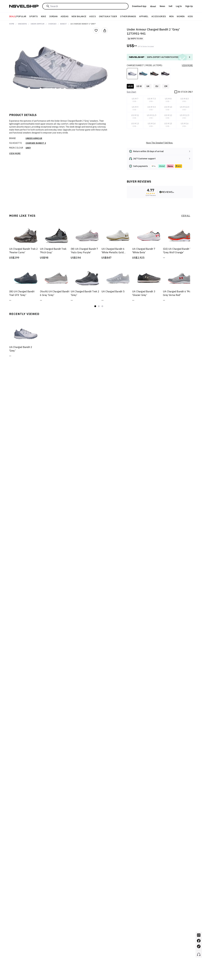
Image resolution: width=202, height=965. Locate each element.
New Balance (79, 16)
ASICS (92, 16)
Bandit (63, 24)
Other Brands (128, 16)
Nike (43, 16)
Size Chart (131, 92)
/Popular (17, 16)
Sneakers (22, 24)
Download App (139, 6)
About (153, 6)
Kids (190, 16)
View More (15, 153)
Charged (52, 24)
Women (181, 16)
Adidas (64, 16)
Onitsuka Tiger (108, 16)
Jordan (53, 16)
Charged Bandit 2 (36, 143)
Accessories (158, 16)
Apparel (143, 16)
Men (171, 16)
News (162, 6)
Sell (170, 6)
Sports (33, 16)
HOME (11, 24)
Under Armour (37, 24)
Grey (28, 147)
